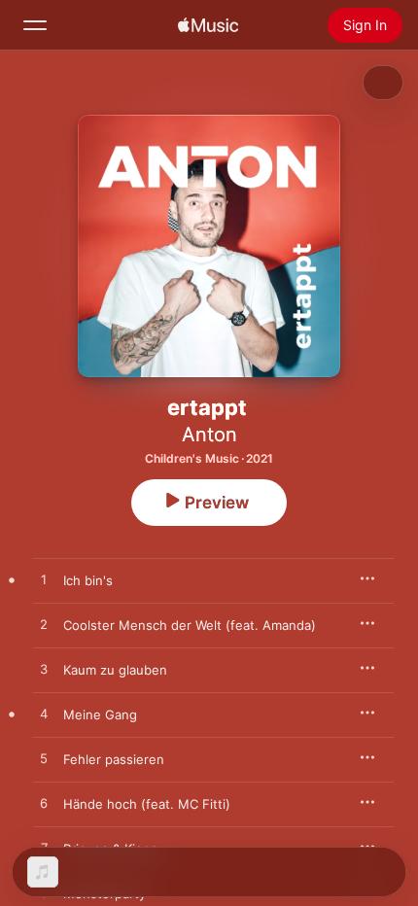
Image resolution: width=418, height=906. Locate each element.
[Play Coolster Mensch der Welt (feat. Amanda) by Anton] (43, 625)
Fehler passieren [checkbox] (113, 759)
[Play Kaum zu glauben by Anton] (43, 670)
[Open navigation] (35, 25)
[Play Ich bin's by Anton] (43, 580)
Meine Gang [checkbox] (100, 714)
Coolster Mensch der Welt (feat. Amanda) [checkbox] (189, 625)
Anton (209, 434)
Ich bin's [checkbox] (88, 580)
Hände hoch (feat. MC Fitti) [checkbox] (146, 804)
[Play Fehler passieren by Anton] (43, 759)
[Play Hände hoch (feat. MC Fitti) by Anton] (43, 804)
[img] (208, 25)
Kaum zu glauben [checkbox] (115, 670)
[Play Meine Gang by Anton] (43, 714)
